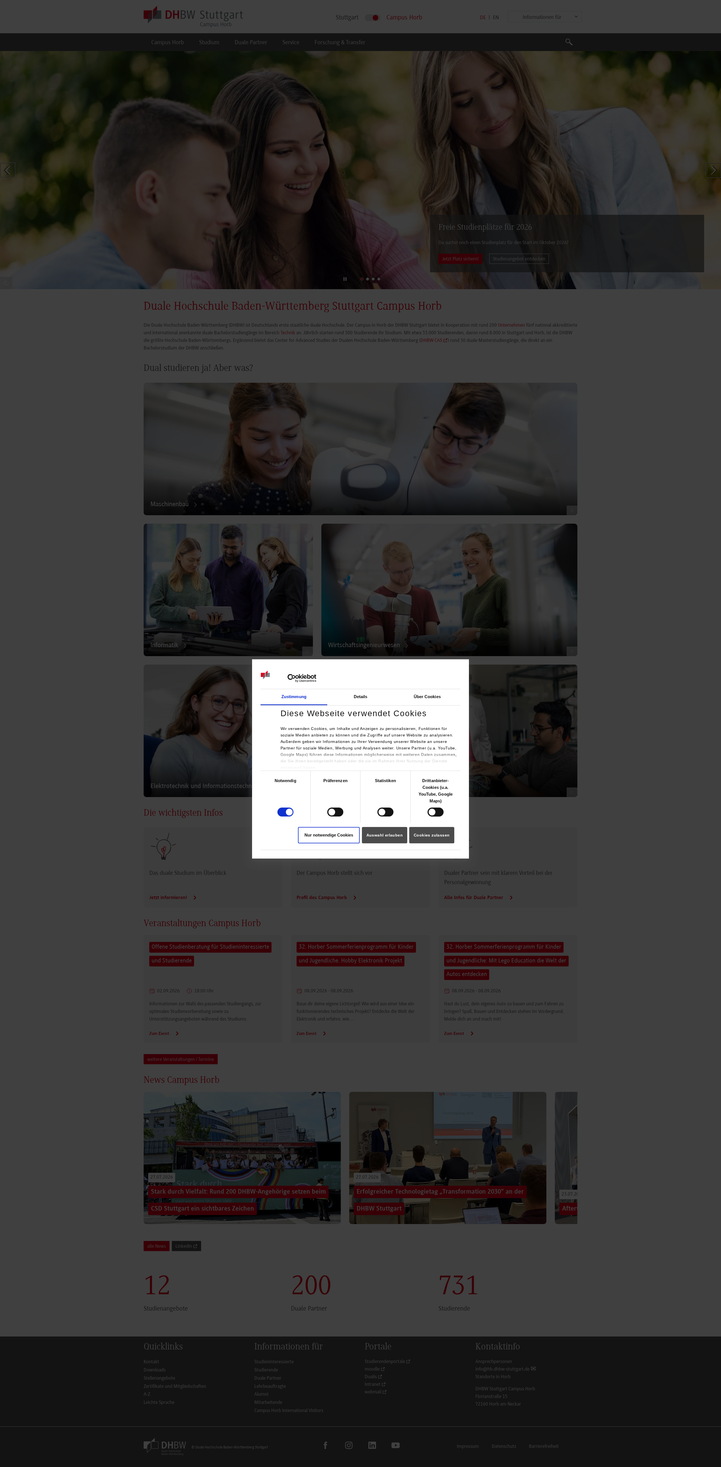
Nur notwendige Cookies (328, 835)
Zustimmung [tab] (293, 696)
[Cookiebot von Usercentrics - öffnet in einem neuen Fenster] (291, 678)
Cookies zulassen (431, 835)
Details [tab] (361, 696)
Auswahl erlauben (384, 835)
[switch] (335, 812)
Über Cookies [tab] (427, 696)
